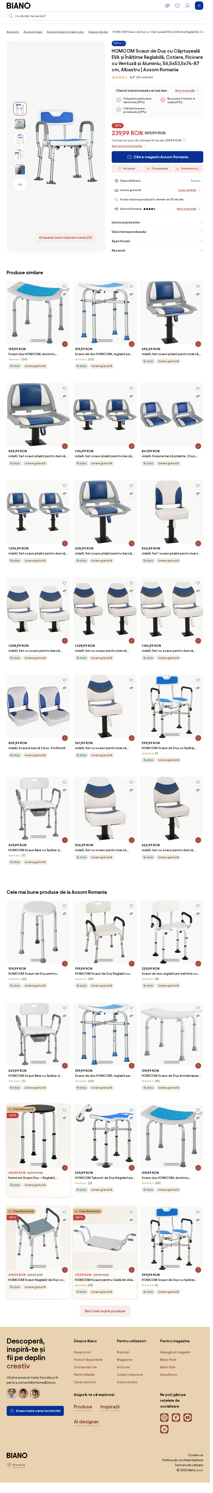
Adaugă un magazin (175, 1352)
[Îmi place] (64, 286)
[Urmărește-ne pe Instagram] (164, 1417)
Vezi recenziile (185, 90)
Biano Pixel (168, 1359)
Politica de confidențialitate (182, 1460)
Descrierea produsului (129, 231)
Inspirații (110, 1406)
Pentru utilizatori (131, 1341)
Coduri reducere (130, 1374)
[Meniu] (199, 5)
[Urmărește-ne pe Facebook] (176, 1417)
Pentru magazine (175, 1341)
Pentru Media (84, 1374)
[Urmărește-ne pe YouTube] (187, 1417)
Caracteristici (85, 1382)
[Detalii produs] (65, 344)
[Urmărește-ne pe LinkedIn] (164, 1429)
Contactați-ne (85, 1367)
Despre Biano (85, 1341)
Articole (123, 1367)
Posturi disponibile (88, 1359)
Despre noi (82, 1352)
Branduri (123, 1352)
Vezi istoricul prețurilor (127, 146)
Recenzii (118, 250)
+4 (20, 184)
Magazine (124, 1359)
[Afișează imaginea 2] (20, 124)
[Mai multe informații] (184, 140)
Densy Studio (127, 1382)
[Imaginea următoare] (66, 311)
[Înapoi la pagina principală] (19, 5)
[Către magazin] (65, 146)
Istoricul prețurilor (126, 222)
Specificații (121, 241)
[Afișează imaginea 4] (20, 154)
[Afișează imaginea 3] (20, 139)
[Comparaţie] (64, 294)
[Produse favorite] (177, 5)
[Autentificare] (187, 5)
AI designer (86, 1421)
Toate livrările (187, 190)
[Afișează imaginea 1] (20, 108)
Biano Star (168, 1367)
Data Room (168, 1374)
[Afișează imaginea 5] (20, 169)
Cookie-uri (195, 1455)
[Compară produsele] (167, 5)
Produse (83, 1406)
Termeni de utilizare (189, 1465)
